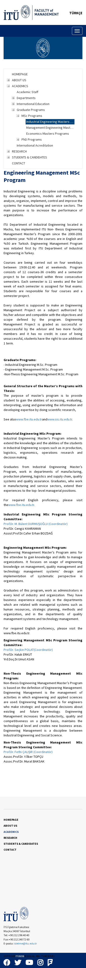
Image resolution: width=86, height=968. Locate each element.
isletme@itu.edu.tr (25, 943)
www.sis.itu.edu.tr (59, 419)
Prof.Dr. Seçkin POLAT (19, 650)
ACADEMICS (20, 86)
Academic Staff (27, 92)
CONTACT (18, 163)
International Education (33, 104)
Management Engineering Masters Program (50, 127)
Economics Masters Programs (47, 133)
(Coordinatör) (43, 650)
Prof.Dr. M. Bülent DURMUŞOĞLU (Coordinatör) (36, 524)
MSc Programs (32, 116)
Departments (26, 98)
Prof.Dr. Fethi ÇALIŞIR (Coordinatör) (28, 752)
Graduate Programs (31, 110)
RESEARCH (19, 151)
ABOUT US (19, 80)
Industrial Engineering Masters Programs (50, 121)
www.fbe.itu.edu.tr (29, 419)
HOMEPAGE (20, 74)
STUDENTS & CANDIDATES (29, 157)
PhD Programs (32, 139)
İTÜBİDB (20, 956)
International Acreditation (35, 145)
